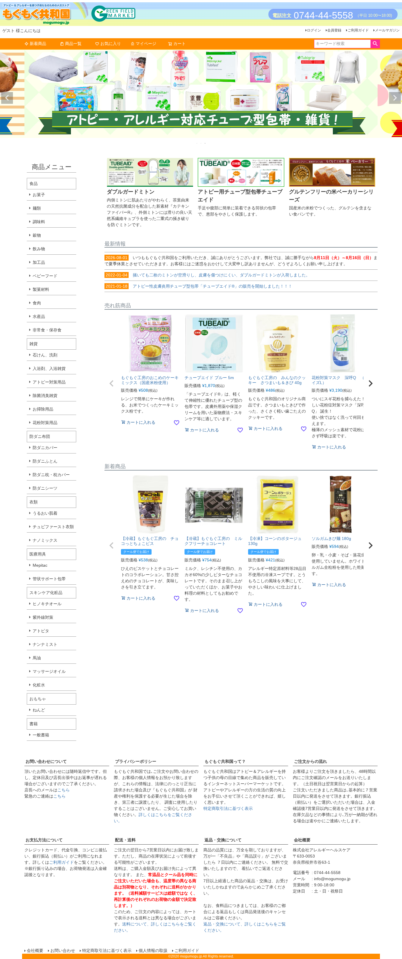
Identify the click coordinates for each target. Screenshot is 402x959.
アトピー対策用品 (49, 382)
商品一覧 (73, 43)
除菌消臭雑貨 (45, 395)
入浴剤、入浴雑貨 (49, 368)
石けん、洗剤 (45, 355)
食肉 (37, 303)
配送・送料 (125, 840)
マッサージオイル (49, 671)
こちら (63, 790)
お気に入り (110, 43)
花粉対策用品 (45, 422)
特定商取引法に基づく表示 (228, 808)
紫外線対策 (43, 617)
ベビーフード (45, 275)
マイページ (146, 43)
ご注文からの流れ (310, 761)
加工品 (39, 262)
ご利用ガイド (358, 30)
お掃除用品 (43, 409)
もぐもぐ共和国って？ (225, 761)
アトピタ (41, 630)
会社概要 (302, 840)
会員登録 (334, 30)
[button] (111, 383)
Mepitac (40, 565)
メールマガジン (387, 30)
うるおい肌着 (45, 513)
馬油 (37, 658)
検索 (375, 44)
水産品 (39, 316)
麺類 (37, 208)
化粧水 (39, 685)
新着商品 (38, 43)
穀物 (37, 235)
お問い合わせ (62, 950)
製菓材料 (41, 289)
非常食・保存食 (47, 330)
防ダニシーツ (45, 488)
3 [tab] (205, 143)
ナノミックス (45, 540)
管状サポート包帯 (49, 578)
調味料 (39, 221)
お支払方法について (44, 840)
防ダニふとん (45, 461)
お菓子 (39, 194)
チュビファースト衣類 (53, 526)
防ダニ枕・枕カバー (51, 474)
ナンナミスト (45, 644)
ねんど (39, 710)
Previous (7, 98)
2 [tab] (201, 143)
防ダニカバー (45, 447)
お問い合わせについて (46, 761)
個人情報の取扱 (153, 950)
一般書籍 (41, 735)
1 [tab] (197, 143)
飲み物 (39, 248)
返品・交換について (223, 840)
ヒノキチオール (47, 603)
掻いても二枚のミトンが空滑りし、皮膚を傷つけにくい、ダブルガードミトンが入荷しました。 (208, 275)
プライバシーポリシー (135, 761)
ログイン (314, 30)
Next (395, 98)
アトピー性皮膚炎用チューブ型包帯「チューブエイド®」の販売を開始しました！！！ (199, 286)
